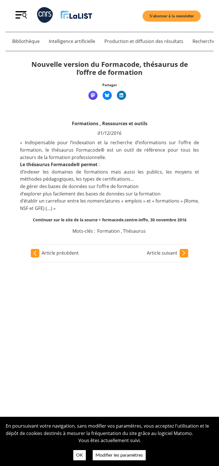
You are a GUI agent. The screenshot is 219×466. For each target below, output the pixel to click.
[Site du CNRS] (45, 16)
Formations (85, 123)
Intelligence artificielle (72, 41)
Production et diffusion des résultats (143, 41)
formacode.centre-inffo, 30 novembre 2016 (144, 219)
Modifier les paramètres (119, 455)
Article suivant (162, 253)
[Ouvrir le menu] (21, 17)
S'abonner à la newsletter (171, 16)
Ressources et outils (124, 123)
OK (79, 455)
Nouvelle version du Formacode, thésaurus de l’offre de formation (109, 68)
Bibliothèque (26, 41)
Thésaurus (134, 231)
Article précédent (60, 253)
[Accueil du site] (76, 16)
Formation (108, 231)
